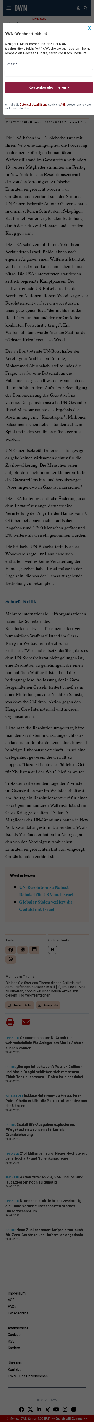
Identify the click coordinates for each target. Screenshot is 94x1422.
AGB (63, 104)
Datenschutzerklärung (33, 104)
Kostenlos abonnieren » (49, 87)
